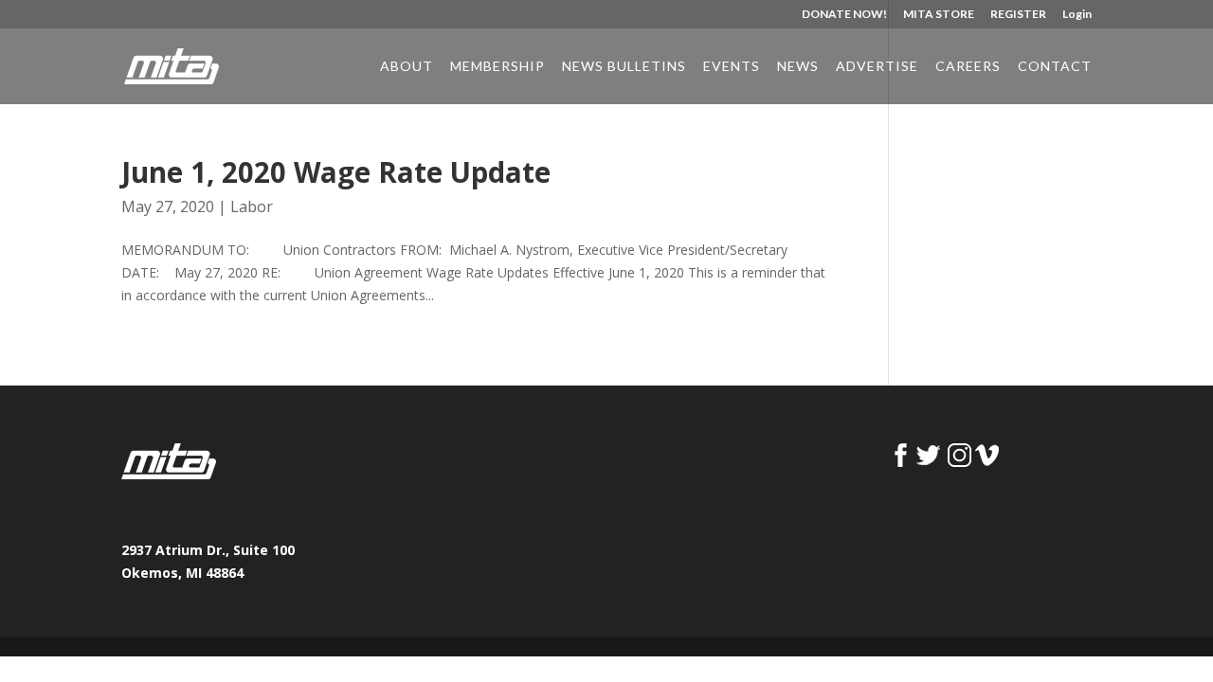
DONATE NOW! (844, 15)
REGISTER (1018, 15)
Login (1077, 15)
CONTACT (1055, 67)
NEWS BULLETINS (624, 67)
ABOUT (406, 67)
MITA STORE (938, 15)
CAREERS (968, 67)
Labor (251, 206)
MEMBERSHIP (497, 67)
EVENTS (731, 67)
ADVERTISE (877, 67)
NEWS (798, 67)
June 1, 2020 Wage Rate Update (336, 172)
